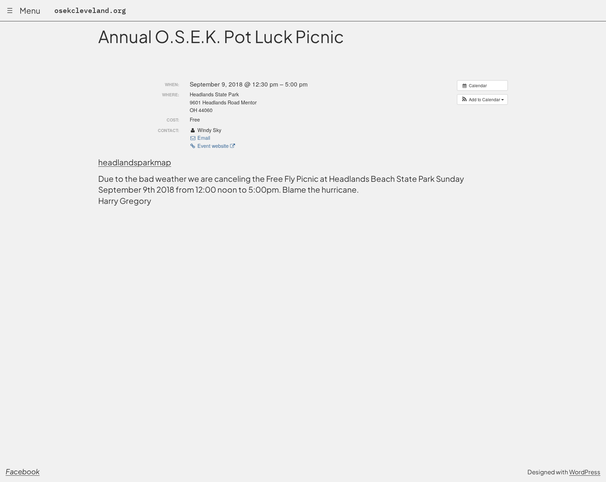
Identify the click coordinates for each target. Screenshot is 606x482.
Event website (213, 145)
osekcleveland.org (90, 10)
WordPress (584, 472)
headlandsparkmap (134, 162)
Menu (30, 10)
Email (203, 137)
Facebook (23, 471)
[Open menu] (10, 10)
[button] (482, 99)
